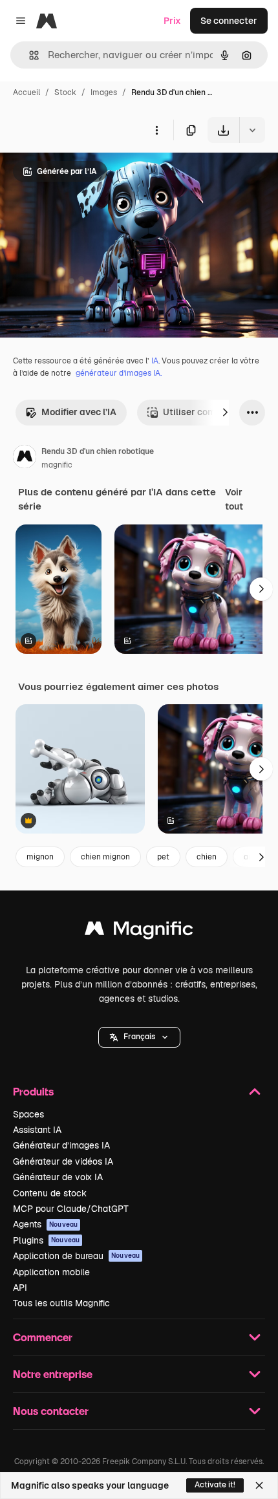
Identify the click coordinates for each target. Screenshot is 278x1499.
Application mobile (51, 1272)
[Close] (259, 1485)
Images (104, 92)
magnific (56, 465)
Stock (65, 92)
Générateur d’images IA (61, 1145)
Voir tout (234, 499)
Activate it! (215, 1485)
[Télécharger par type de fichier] (252, 130)
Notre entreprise (52, 1374)
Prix (172, 21)
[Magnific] (139, 932)
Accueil (26, 92)
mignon (40, 857)
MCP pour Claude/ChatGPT (71, 1208)
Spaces (28, 1114)
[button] (139, 1037)
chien (207, 857)
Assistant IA (37, 1130)
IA (154, 361)
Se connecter (228, 21)
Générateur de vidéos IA (63, 1161)
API (20, 1287)
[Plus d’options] (156, 130)
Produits (33, 1091)
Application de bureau (76, 1256)
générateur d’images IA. (119, 373)
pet (163, 857)
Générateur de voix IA (58, 1177)
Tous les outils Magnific (61, 1303)
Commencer (42, 1337)
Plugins (46, 1240)
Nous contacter (51, 1411)
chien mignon (105, 857)
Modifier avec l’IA (78, 412)
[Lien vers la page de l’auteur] (24, 458)
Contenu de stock (50, 1193)
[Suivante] (225, 413)
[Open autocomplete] (29, 55)
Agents (45, 1224)
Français (139, 1036)
